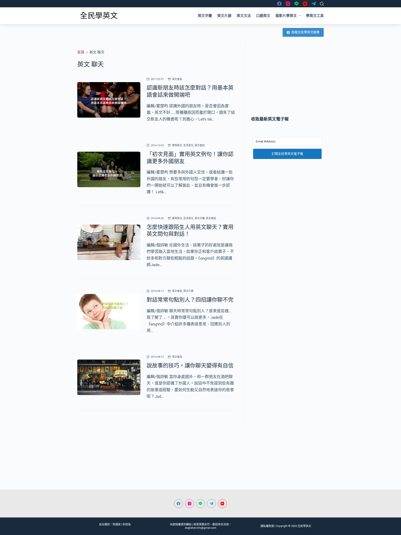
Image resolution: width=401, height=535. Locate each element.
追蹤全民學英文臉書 (305, 32)
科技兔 (127, 524)
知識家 (117, 524)
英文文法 (244, 16)
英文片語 (224, 16)
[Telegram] (313, 3)
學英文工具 (315, 16)
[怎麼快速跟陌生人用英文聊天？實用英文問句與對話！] (108, 242)
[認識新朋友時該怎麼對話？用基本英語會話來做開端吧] (108, 100)
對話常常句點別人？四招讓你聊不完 (190, 300)
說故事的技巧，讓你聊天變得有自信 (190, 365)
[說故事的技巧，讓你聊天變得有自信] (108, 377)
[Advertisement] (287, 78)
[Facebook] (279, 3)
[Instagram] (288, 3)
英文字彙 (205, 16)
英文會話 (177, 79)
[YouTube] (305, 3)
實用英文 (177, 145)
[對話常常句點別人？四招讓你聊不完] (108, 311)
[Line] (296, 3)
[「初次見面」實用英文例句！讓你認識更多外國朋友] (108, 169)
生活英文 (188, 145)
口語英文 (263, 16)
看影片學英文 (286, 16)
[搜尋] (322, 4)
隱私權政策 (267, 525)
